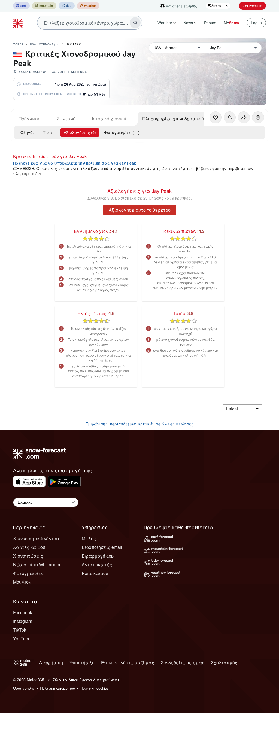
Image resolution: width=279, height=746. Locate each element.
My (231, 22)
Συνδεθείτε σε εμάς (182, 662)
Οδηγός (27, 132)
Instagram (22, 621)
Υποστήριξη (82, 662)
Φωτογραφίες (28, 573)
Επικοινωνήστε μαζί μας (127, 662)
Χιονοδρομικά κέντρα (36, 538)
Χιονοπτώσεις (28, 556)
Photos (210, 22)
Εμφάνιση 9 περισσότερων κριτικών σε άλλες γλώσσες (139, 424)
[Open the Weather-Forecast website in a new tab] (88, 5)
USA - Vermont (45, 44)
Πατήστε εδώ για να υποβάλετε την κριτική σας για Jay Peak (74, 163)
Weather (164, 22)
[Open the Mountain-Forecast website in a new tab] (44, 5)
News (188, 22)
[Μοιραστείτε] (244, 117)
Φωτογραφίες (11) (122, 132)
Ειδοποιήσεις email (102, 547)
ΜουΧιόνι (23, 582)
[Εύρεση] (135, 22)
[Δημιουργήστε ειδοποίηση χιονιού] (230, 117)
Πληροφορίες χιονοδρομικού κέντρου (182, 118)
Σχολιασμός (224, 662)
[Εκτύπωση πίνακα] (258, 117)
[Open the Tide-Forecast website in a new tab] (67, 5)
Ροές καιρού (95, 573)
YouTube (22, 638)
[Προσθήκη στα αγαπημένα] (216, 117)
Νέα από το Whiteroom (36, 564)
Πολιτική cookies (95, 688)
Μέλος (89, 538)
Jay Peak (73, 44)
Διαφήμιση (51, 662)
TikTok (19, 630)
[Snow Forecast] (18, 22)
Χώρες (18, 44)
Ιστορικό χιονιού (109, 118)
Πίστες (49, 132)
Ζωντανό (66, 118)
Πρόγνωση (29, 118)
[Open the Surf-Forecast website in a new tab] (21, 5)
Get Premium (252, 5)
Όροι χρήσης (24, 688)
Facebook (22, 612)
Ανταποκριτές (97, 564)
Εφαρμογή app (98, 556)
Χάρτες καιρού (29, 547)
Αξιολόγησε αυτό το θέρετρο (140, 210)
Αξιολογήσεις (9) (80, 132)
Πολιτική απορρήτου (57, 688)
